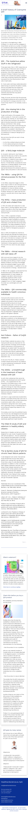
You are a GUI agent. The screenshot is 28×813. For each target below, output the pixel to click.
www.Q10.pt (4, 798)
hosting (24, 809)
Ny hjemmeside (21, 807)
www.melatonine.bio (6, 802)
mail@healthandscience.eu (8, 785)
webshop (3, 809)
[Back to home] (10, 3)
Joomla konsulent (14, 810)
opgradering (9, 809)
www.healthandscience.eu (8, 796)
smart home (18, 809)
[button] (26, 3)
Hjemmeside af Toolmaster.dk (9, 807)
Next (23, 542)
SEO (14, 809)
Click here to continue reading (11, 587)
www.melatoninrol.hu (7, 800)
